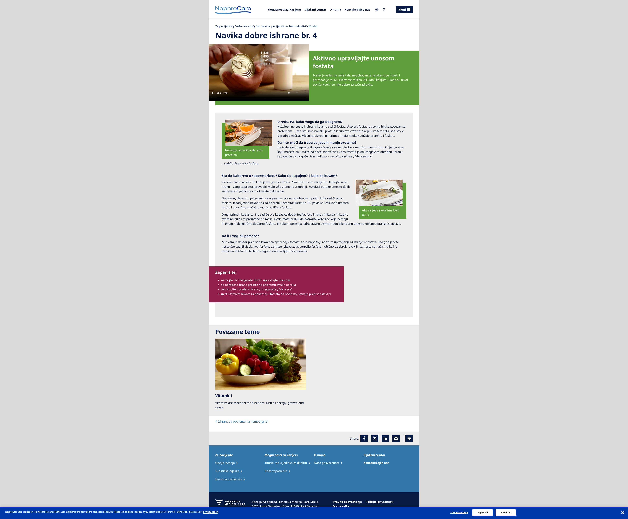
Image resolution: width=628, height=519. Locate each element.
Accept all (505, 512)
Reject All (482, 512)
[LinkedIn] (385, 438)
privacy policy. (210, 511)
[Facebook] (364, 438)
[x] (374, 438)
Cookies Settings (459, 512)
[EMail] (396, 438)
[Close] (622, 512)
